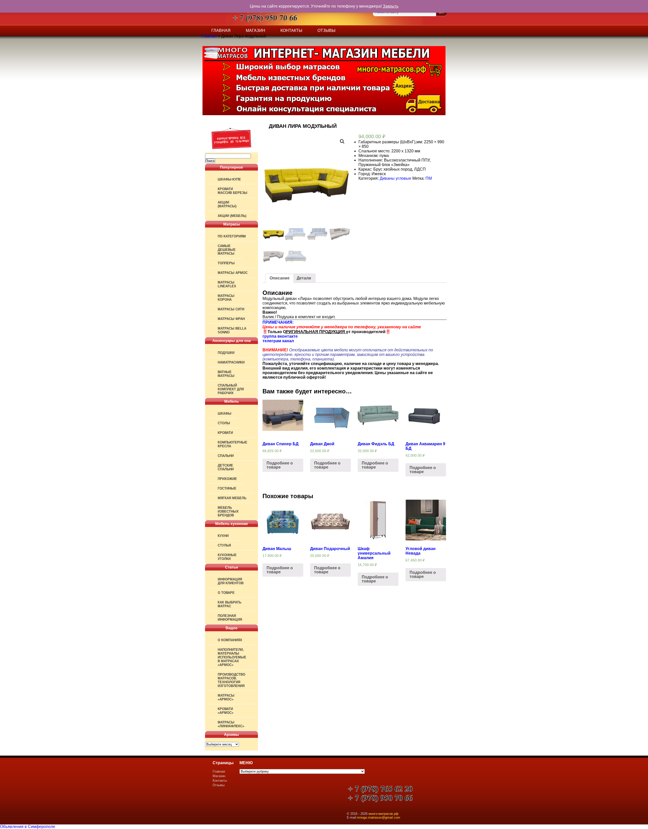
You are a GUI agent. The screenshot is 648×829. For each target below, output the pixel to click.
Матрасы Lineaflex (227, 284)
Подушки (226, 353)
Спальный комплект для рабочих (231, 389)
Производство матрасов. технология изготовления (231, 680)
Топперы (226, 263)
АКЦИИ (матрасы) (227, 204)
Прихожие (227, 479)
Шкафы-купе (229, 179)
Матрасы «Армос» (226, 697)
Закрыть (390, 6)
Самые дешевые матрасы (227, 249)
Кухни (223, 536)
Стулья (224, 545)
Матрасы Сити (231, 309)
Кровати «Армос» (225, 711)
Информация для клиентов (231, 581)
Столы (224, 423)
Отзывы (326, 30)
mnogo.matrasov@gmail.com (378, 817)
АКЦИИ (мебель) (232, 216)
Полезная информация (230, 617)
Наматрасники (231, 362)
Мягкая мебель (232, 498)
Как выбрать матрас (229, 604)
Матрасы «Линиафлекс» (231, 724)
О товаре (226, 593)
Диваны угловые (395, 178)
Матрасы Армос (233, 273)
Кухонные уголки (227, 557)
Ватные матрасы (226, 374)
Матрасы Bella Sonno (232, 330)
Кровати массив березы (232, 191)
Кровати (225, 433)
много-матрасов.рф (383, 814)
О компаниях (230, 640)
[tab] (279, 278)
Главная (221, 30)
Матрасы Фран (231, 319)
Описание (280, 278)
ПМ (429, 178)
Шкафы (224, 413)
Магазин (255, 30)
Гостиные (227, 488)
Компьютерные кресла (232, 444)
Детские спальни (226, 467)
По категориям (232, 236)
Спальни (226, 456)
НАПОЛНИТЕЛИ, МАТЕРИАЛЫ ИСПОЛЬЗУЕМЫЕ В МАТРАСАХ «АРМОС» (232, 657)
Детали (304, 278)
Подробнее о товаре (280, 465)
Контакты (291, 30)
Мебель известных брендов (228, 511)
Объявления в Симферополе (27, 826)
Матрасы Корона (226, 297)
